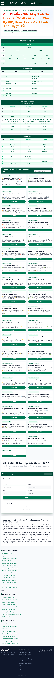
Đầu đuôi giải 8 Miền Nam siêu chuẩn (10, 638)
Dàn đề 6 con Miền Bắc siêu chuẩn (37, 424)
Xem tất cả (4, 590)
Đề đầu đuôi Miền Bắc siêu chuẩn (9, 587)
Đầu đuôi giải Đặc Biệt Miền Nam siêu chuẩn (12, 641)
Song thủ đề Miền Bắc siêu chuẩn (9, 585)
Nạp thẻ (27, 497)
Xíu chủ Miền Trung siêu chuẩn (8, 609)
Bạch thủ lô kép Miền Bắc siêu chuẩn (10, 568)
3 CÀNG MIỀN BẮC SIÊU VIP (9, 453)
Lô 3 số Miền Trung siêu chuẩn (8, 604)
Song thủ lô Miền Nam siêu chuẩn (9, 633)
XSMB (40, 3)
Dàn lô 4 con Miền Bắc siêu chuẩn (9, 558)
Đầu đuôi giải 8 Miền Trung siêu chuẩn (10, 612)
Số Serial (30, 490)
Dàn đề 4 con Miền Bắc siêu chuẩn (9, 573)
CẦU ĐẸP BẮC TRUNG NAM (13, 3)
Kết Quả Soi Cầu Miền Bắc (25, 654)
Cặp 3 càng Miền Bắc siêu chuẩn (9, 556)
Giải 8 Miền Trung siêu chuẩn (8, 602)
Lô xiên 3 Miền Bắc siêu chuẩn (8, 577)
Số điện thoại (6, 478)
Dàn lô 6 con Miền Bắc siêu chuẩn (9, 560)
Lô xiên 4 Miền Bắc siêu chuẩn (9, 580)
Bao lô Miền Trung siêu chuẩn (8, 597)
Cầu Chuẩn (3, 3)
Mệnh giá (30, 484)
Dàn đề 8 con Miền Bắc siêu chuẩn (11, 438)
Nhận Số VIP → (14, 187)
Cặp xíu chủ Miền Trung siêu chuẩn (9, 599)
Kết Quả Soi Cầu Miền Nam (25, 663)
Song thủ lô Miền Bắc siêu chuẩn (9, 582)
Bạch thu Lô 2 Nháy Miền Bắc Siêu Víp (12, 424)
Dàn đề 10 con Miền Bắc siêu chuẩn (37, 438)
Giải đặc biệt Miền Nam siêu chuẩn (10, 643)
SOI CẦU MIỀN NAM (33, 3)
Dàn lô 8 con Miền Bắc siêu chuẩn (9, 563)
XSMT (46, 3)
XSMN (51, 3)
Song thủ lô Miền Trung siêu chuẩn (9, 607)
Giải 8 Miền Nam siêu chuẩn (8, 629)
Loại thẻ (5, 484)
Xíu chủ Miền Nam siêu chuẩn (8, 636)
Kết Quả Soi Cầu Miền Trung (25, 659)
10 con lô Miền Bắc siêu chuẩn (8, 553)
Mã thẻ (5, 490)
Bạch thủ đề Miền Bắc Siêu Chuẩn (9, 570)
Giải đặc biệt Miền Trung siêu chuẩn (10, 616)
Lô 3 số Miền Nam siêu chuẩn (8, 631)
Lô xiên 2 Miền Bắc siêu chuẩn (8, 575)
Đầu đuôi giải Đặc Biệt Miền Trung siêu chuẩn (12, 614)
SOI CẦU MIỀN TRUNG (24, 3)
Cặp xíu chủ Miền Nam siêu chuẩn (9, 626)
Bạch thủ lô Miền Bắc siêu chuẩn (9, 565)
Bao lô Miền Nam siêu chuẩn (8, 624)
